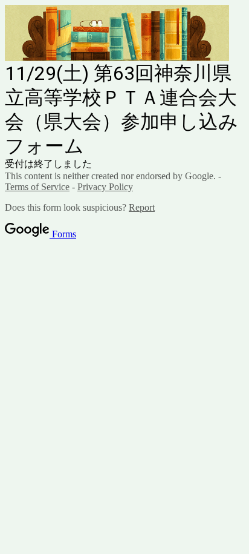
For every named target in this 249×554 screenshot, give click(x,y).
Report (142, 207)
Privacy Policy (105, 187)
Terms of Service (37, 187)
